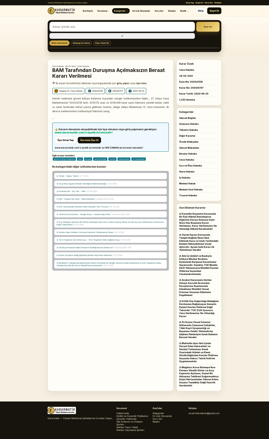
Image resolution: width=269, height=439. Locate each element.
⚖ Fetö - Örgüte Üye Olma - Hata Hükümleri (85, 199)
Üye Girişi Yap (65, 140)
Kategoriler (120, 11)
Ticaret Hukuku (188, 195)
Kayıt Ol (199, 3)
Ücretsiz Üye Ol (89, 140)
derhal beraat (100, 159)
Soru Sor (209, 3)
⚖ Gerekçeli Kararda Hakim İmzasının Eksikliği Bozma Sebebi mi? (94, 247)
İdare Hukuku (186, 171)
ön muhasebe (139, 159)
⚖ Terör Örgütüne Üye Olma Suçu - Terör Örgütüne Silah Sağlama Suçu (94, 240)
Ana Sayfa (88, 11)
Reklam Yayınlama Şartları (130, 430)
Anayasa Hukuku (189, 123)
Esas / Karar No (102, 43)
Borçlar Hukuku (188, 153)
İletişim (217, 3)
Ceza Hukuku (58, 66)
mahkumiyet (124, 159)
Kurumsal (102, 11)
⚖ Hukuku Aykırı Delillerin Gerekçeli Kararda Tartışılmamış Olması (90, 232)
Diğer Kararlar (187, 135)
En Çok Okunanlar (141, 11)
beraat (88, 159)
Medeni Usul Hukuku (191, 189)
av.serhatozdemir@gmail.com (204, 413)
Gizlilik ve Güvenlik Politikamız (132, 416)
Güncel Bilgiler (187, 118)
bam (80, 159)
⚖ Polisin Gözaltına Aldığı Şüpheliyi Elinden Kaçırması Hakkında (89, 255)
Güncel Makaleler (189, 147)
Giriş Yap (190, 3)
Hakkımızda (122, 413)
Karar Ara (208, 27)
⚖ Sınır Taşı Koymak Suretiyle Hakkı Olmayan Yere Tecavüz (88, 207)
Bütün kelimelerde (59, 43)
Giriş (200, 10)
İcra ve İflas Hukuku (190, 165)
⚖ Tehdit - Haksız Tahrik (73, 176)
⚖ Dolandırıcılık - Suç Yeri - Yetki (77, 191)
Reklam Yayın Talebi (127, 427)
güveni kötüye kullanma (64, 159)
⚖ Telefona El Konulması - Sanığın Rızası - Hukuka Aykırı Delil (93, 214)
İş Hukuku (184, 177)
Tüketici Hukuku (188, 130)
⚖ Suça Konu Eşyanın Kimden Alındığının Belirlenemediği (87, 184)
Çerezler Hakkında (126, 418)
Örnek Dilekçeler (189, 141)
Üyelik (183, 11)
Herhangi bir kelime (81, 43)
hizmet (112, 159)
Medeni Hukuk (187, 183)
